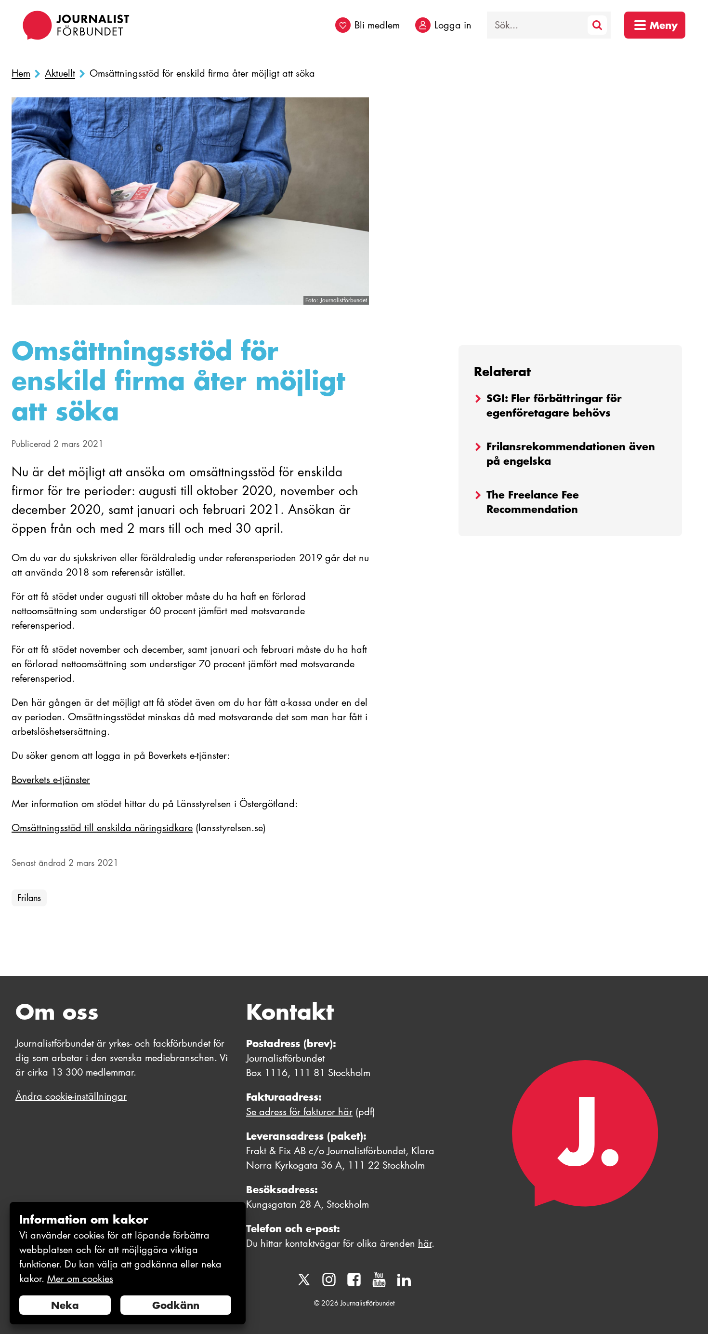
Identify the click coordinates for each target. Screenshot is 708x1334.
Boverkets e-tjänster (51, 779)
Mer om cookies (80, 1278)
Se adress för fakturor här (299, 1111)
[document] (127, 1263)
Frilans (29, 897)
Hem (21, 73)
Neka (65, 1305)
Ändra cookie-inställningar (71, 1096)
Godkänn (175, 1305)
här (425, 1243)
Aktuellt (60, 73)
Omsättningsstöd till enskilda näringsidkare (102, 828)
